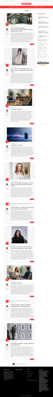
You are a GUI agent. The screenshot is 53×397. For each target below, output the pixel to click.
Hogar (45, 51)
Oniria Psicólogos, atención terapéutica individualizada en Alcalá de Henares (21, 305)
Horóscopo (39, 53)
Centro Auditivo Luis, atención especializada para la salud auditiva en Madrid (22, 208)
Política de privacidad (30, 373)
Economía (44, 50)
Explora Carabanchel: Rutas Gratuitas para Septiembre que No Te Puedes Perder (43, 18)
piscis (43, 54)
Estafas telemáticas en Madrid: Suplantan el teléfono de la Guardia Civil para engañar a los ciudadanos (43, 22)
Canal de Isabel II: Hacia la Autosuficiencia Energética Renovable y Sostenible (43, 36)
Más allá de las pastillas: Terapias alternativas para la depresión (22, 344)
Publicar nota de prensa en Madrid (32, 380)
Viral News (27, 395)
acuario (45, 42)
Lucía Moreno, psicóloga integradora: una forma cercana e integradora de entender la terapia (22, 70)
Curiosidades (45, 47)
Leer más (32, 44)
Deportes (46, 48)
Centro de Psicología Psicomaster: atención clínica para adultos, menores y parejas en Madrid (22, 184)
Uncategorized (39, 57)
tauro (41, 56)
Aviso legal (28, 371)
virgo (43, 57)
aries (38, 44)
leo (42, 53)
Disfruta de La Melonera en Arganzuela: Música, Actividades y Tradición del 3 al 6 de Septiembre (43, 32)
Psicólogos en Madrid (16, 109)
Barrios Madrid (42, 44)
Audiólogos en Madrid (16, 145)
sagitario (46, 54)
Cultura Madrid (39, 47)
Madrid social (13, 107)
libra (44, 53)
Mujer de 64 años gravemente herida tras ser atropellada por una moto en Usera (43, 27)
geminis (42, 51)
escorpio (38, 51)
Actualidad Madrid (40, 42)
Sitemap (28, 369)
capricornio (39, 45)
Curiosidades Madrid (40, 48)
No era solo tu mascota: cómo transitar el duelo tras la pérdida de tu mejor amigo (21, 247)
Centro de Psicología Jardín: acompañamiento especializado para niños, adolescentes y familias (22, 29)
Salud (15, 107)
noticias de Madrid (7, 379)
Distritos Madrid (39, 50)
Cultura (43, 45)
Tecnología (44, 56)
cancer (46, 44)
